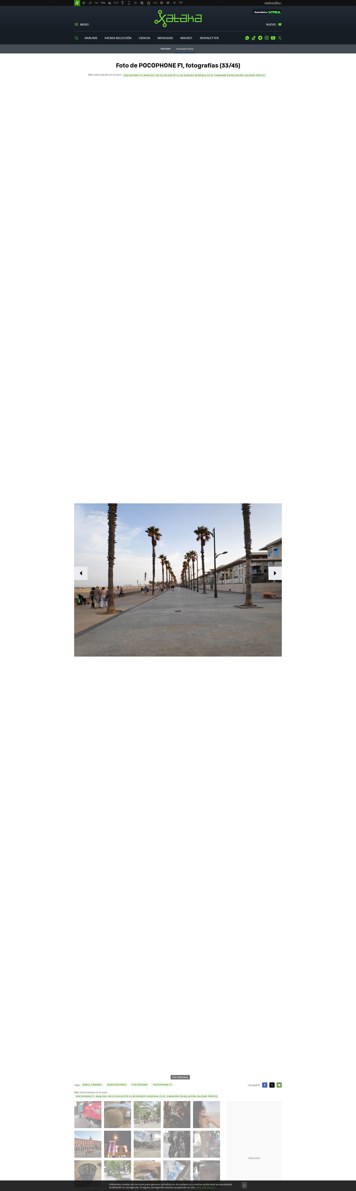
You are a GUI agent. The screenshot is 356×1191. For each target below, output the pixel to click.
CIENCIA (144, 38)
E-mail (279, 1085)
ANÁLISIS (91, 38)
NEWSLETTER (209, 38)
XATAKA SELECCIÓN (118, 38)
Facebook (264, 1085)
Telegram (260, 38)
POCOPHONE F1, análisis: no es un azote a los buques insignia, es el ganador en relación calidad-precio (194, 75)
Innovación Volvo (184, 48)
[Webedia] (273, 3)
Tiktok (253, 38)
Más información (205, 1187)
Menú (84, 24)
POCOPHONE (140, 1084)
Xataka (178, 18)
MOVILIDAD (165, 38)
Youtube (273, 38)
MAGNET (186, 38)
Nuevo (271, 24)
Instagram (266, 38)
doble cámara (92, 1084)
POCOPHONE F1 (162, 1084)
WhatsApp (247, 38)
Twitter (279, 38)
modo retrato (116, 1084)
